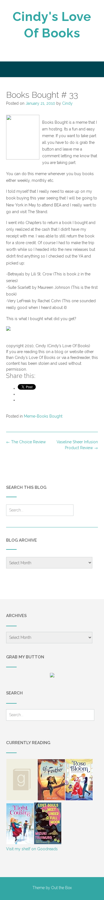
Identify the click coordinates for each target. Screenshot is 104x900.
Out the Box (61, 887)
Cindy (67, 103)
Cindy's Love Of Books (52, 25)
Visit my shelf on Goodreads (32, 849)
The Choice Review (26, 442)
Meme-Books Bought (43, 416)
